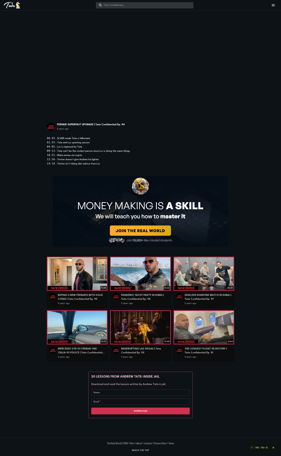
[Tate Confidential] (51, 127)
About (139, 443)
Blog (132, 443)
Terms (171, 443)
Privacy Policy (160, 443)
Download (140, 411)
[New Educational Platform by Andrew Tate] (140, 211)
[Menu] (273, 5)
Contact (148, 443)
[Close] (273, 447)
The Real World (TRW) (117, 443)
